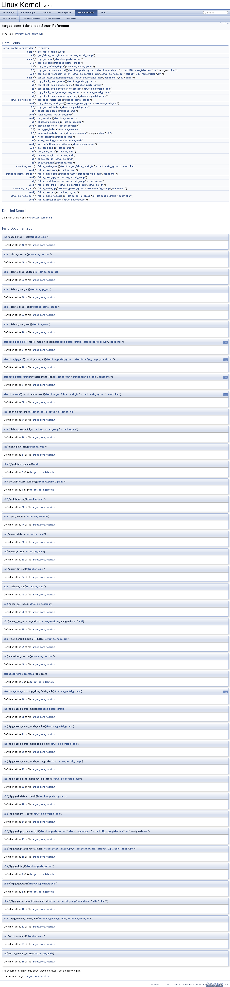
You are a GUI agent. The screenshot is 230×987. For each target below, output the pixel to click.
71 (23, 385)
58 (23, 961)
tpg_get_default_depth (51, 66)
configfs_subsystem (22, 48)
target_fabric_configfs (80, 166)
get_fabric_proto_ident (51, 55)
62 (23, 542)
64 (23, 577)
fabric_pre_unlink (47, 185)
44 (23, 524)
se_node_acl (111, 70)
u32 (32, 66)
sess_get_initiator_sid (50, 133)
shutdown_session (48, 122)
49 (23, 262)
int (155, 70)
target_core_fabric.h (28, 34)
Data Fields (224, 23)
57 (23, 944)
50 (23, 612)
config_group (111, 166)
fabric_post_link (47, 181)
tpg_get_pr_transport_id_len (54, 74)
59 (23, 647)
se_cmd (71, 111)
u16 (32, 63)
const (107, 77)
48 (23, 664)
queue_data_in (46, 155)
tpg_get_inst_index (48, 107)
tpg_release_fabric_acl (51, 103)
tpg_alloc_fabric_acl (49, 99)
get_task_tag (45, 148)
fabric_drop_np (46, 192)
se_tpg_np (26, 188)
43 (23, 594)
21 (23, 734)
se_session (67, 118)
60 (23, 507)
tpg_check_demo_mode (51, 81)
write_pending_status (50, 140)
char (29, 51)
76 (23, 437)
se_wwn (28, 166)
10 (23, 804)
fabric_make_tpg (47, 173)
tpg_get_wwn (45, 59)
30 (23, 699)
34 (23, 821)
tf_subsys (43, 48)
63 (23, 559)
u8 (32, 55)
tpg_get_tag (45, 63)
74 (23, 419)
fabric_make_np (47, 188)
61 (23, 454)
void (61, 51)
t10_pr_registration (140, 70)
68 (23, 402)
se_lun (98, 181)
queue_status (45, 159)
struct (6, 48)
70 (23, 332)
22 (23, 769)
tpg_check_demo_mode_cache (55, 85)
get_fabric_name (47, 51)
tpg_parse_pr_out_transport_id (55, 77)
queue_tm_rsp (46, 162)
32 (23, 926)
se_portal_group (83, 55)
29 (23, 752)
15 (23, 856)
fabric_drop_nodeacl (49, 199)
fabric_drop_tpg (47, 177)
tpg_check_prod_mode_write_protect (59, 92)
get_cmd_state (46, 151)
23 (23, 786)
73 (23, 315)
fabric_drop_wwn (47, 170)
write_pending (46, 136)
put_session (45, 118)
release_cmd (45, 114)
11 (23, 839)
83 (23, 280)
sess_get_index (46, 129)
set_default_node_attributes (54, 144)
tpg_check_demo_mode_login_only (57, 96)
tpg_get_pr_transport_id (52, 70)
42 (23, 245)
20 (23, 717)
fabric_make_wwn (48, 166)
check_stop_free (47, 111)
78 (23, 367)
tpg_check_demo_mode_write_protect (59, 88)
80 (23, 297)
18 (23, 909)
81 (23, 350)
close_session (46, 125)
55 (23, 629)
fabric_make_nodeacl (50, 196)
